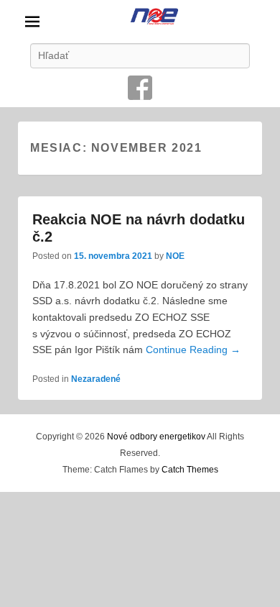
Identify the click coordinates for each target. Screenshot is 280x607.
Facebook (140, 88)
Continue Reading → (193, 349)
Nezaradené (96, 379)
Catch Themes (190, 470)
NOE (175, 256)
